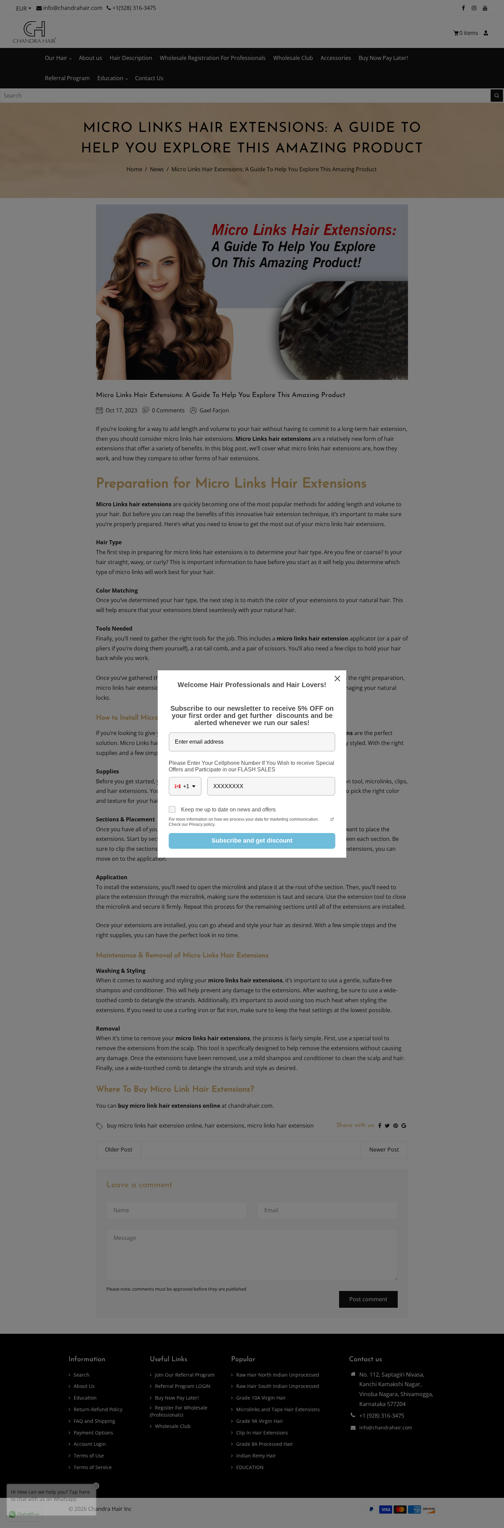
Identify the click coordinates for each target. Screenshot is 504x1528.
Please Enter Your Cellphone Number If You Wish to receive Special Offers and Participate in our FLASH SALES (251, 766)
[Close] (338, 678)
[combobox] (185, 786)
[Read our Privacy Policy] (332, 820)
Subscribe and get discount (252, 840)
